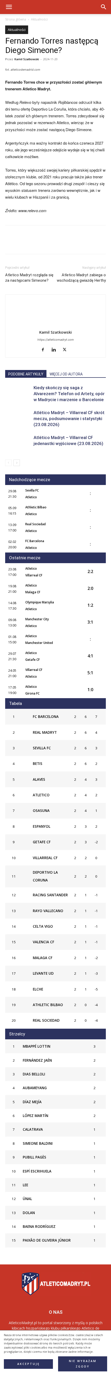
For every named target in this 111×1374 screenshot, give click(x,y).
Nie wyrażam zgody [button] (83, 1363)
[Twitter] (22, 243)
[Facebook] (10, 243)
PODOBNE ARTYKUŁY (25, 374)
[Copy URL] (70, 243)
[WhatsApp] (46, 243)
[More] (81, 243)
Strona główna (15, 19)
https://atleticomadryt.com (55, 339)
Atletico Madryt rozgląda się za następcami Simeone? (29, 278)
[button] (104, 7)
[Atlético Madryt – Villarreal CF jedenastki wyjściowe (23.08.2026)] (18, 444)
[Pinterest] (34, 243)
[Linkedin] (58, 243)
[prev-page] (8, 463)
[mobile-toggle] (9, 7)
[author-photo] (55, 325)
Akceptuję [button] (28, 1364)
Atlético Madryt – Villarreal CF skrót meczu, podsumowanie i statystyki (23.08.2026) (69, 418)
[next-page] (16, 463)
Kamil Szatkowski (26, 59)
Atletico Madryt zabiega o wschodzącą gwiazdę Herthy (81, 278)
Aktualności (39, 19)
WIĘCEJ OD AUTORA (66, 374)
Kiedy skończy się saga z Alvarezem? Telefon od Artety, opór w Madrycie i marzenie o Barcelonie (69, 393)
